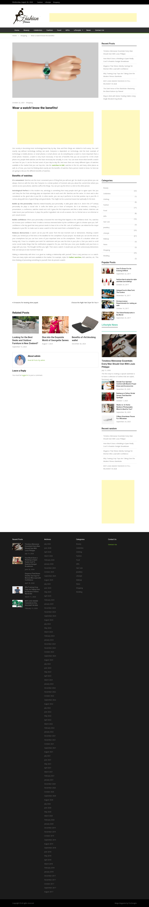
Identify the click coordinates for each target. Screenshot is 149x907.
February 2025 (49, 600)
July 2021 (47, 756)
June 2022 (47, 712)
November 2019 (50, 832)
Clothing (106, 199)
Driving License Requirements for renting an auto (126, 303)
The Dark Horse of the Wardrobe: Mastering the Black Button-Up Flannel (118, 89)
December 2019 (50, 828)
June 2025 (47, 588)
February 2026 (49, 560)
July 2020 (47, 804)
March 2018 (48, 864)
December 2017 (50, 876)
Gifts (68, 30)
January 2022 (48, 732)
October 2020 (49, 792)
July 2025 (47, 584)
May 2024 (47, 628)
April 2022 (47, 720)
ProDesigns (132, 903)
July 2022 (47, 708)
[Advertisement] (93, 17)
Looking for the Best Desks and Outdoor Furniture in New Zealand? (25, 340)
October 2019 (49, 836)
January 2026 (48, 564)
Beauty (26, 30)
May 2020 (47, 812)
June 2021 (47, 760)
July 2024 (47, 624)
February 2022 (49, 728)
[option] (25, 332)
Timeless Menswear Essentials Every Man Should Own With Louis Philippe (118, 52)
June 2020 (47, 808)
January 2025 (48, 604)
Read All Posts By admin (36, 360)
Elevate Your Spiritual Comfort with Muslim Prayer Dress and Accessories (126, 384)
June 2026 (47, 548)
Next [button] (97, 333)
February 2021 (49, 776)
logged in (25, 375)
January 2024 (48, 640)
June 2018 (47, 852)
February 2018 (49, 868)
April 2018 (47, 860)
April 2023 (47, 676)
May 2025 (47, 592)
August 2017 (48, 892)
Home (17, 30)
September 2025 (50, 576)
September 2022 (50, 700)
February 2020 (49, 820)
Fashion (40, 2)
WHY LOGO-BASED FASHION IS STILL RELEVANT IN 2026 (116, 82)
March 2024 (48, 632)
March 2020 (48, 816)
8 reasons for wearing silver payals (26, 303)
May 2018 (47, 856)
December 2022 (50, 688)
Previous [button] (14, 333)
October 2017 (49, 884)
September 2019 (50, 840)
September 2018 (50, 848)
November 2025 (50, 568)
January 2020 (48, 824)
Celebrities (38, 30)
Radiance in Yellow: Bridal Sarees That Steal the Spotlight (125, 395)
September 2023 (50, 656)
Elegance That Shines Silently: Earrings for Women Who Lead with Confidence (118, 67)
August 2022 (48, 704)
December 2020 (50, 784)
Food (59, 30)
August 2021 (48, 752)
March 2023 (48, 680)
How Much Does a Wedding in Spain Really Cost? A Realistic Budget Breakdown (118, 59)
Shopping (56, 2)
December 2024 (50, 608)
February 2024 (49, 636)
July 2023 (47, 664)
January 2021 (48, 780)
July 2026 (47, 544)
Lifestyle (48, 2)
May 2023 (47, 672)
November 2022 (50, 692)
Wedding (106, 256)
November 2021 (50, 740)
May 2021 (47, 764)
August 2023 (48, 660)
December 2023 (50, 644)
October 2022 (49, 696)
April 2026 (47, 552)
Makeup (106, 239)
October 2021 (49, 744)
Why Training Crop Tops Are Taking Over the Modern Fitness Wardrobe (119, 74)
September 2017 (50, 888)
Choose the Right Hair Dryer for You (84, 303)
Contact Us (99, 30)
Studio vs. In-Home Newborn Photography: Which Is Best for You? (124, 407)
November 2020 (50, 788)
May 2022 (47, 716)
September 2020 (50, 796)
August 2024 (48, 620)
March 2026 (48, 556)
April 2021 (47, 768)
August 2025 (48, 580)
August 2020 (48, 800)
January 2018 (48, 872)
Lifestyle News (110, 325)
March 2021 (48, 772)
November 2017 (50, 880)
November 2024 (50, 612)
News (88, 30)
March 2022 (48, 724)
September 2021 (50, 748)
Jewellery (106, 227)
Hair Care (106, 222)
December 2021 (50, 736)
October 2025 (49, 572)
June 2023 (47, 668)
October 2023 (49, 652)
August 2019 (48, 844)
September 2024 (50, 616)
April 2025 (47, 596)
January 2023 (48, 684)
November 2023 (50, 648)
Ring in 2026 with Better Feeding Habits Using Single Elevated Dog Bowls (119, 97)
